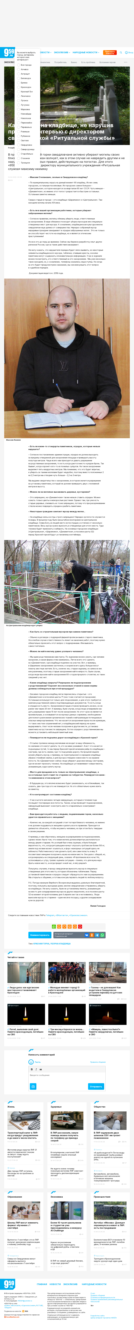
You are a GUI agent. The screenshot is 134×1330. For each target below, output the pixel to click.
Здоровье (56, 1107)
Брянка (24, 83)
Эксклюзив (11, 62)
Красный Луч (27, 91)
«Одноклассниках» (78, 915)
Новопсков (26, 118)
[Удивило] (70, 927)
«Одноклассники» (28, 1305)
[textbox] (67, 1077)
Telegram (50, 915)
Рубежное (25, 136)
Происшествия (102, 1197)
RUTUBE (39, 1305)
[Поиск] (121, 52)
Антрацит (25, 74)
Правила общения (98, 1062)
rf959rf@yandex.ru (25, 1301)
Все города (26, 65)
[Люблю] (64, 927)
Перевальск (26, 127)
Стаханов (25, 158)
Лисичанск (25, 96)
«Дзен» (7, 1305)
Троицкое (25, 163)
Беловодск (26, 78)
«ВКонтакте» (61, 915)
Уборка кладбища (60, 944)
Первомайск (26, 123)
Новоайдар (26, 114)
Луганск (24, 100)
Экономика (57, 1197)
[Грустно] (75, 927)
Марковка (25, 109)
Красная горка (41, 944)
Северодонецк (27, 149)
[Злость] (80, 927)
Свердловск (26, 145)
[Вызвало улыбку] (59, 927)
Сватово (25, 140)
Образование (14, 1197)
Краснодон (26, 87)
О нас (93, 1293)
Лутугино (25, 105)
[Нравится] (54, 927)
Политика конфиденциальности (103, 1297)
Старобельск (27, 154)
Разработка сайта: (104, 1317)
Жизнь (11, 1107)
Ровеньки (25, 131)
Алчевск (24, 69)
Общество (99, 1107)
